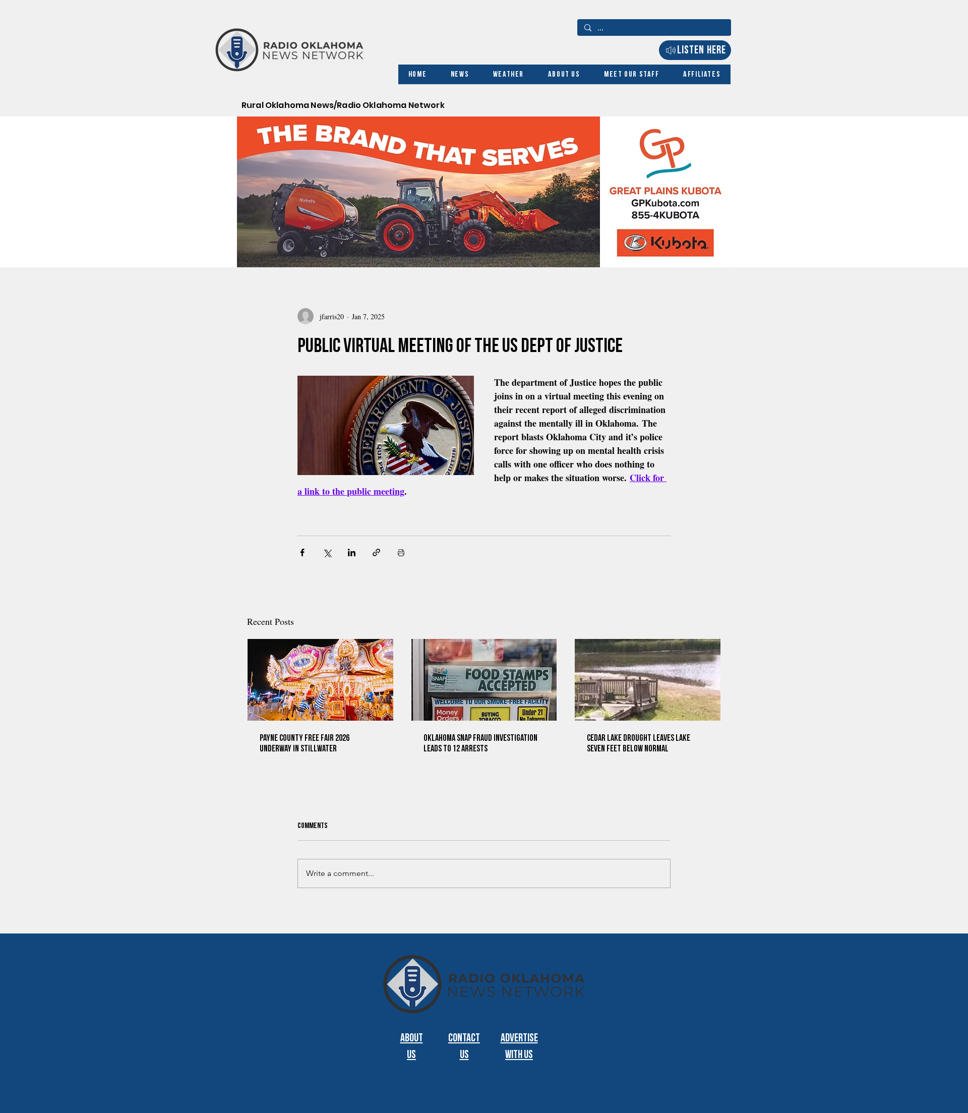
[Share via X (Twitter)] (327, 552)
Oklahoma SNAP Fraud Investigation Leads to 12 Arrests (480, 743)
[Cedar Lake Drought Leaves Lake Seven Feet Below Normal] (647, 680)
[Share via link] (376, 552)
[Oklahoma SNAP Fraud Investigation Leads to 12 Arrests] (484, 680)
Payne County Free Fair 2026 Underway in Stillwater (304, 743)
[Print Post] (401, 552)
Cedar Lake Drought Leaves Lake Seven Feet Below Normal (638, 743)
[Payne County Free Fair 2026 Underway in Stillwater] (320, 680)
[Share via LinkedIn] (351, 552)
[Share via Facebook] (302, 552)
